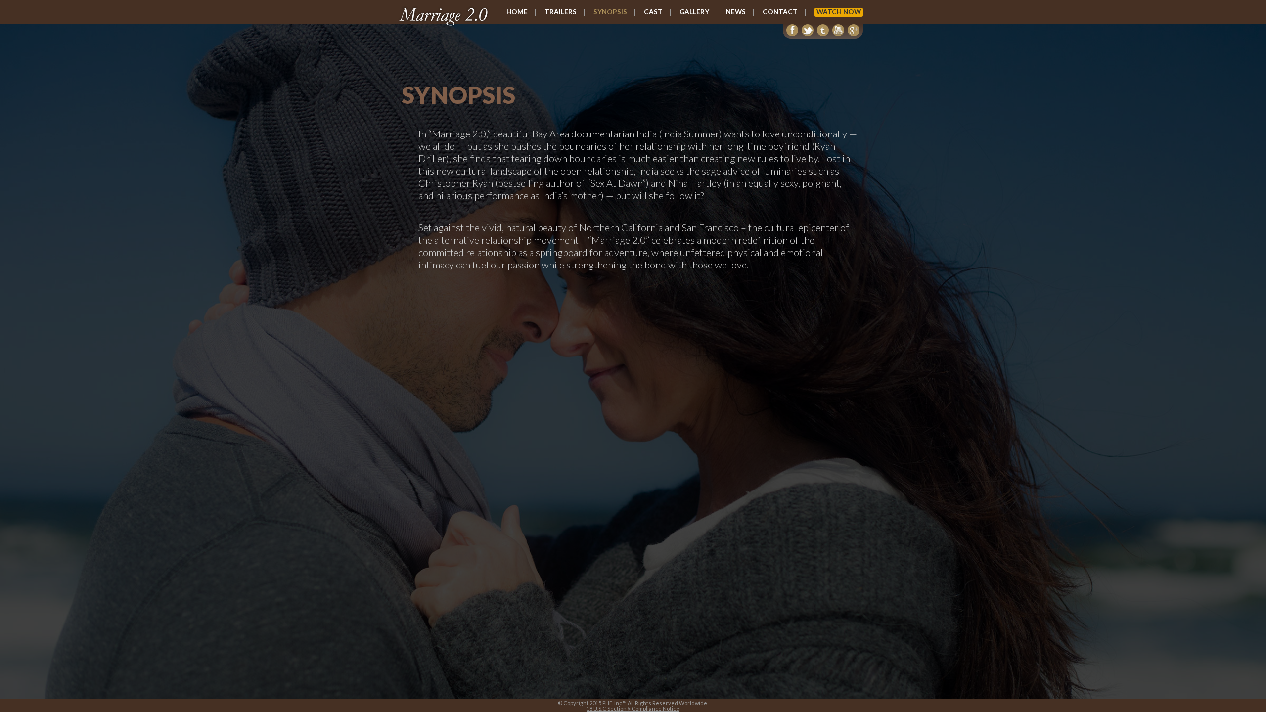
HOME (517, 12)
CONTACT (780, 12)
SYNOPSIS (610, 12)
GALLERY (694, 12)
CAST (653, 12)
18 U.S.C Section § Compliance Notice (633, 708)
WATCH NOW (838, 12)
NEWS (736, 12)
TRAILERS (560, 12)
